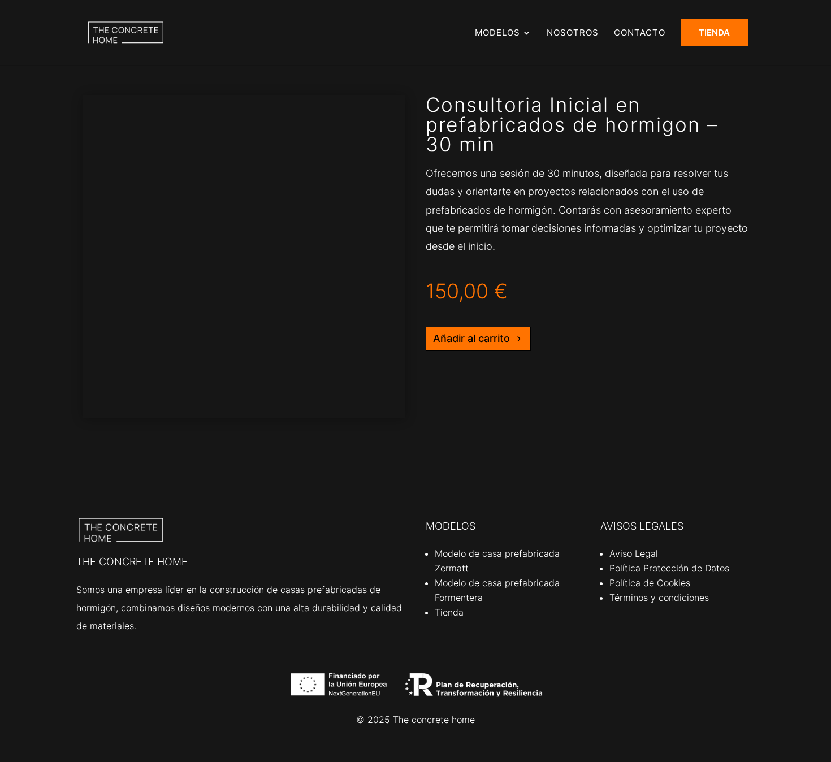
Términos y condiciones (659, 597)
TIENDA (714, 32)
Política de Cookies (649, 582)
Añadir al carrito (471, 338)
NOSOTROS (573, 33)
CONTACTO (639, 33)
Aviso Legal (633, 553)
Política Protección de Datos (669, 568)
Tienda (449, 612)
